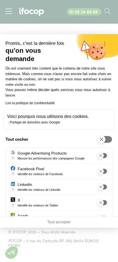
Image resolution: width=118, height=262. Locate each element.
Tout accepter (59, 222)
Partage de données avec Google (35, 122)
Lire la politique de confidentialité (30, 103)
